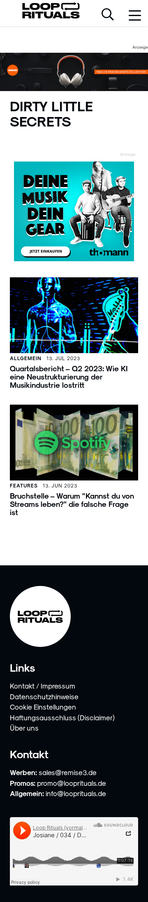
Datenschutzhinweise (44, 696)
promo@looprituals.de (71, 783)
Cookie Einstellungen (43, 707)
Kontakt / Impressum (42, 686)
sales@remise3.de (68, 772)
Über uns (24, 728)
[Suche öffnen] (107, 15)
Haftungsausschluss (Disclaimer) (62, 717)
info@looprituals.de (76, 793)
